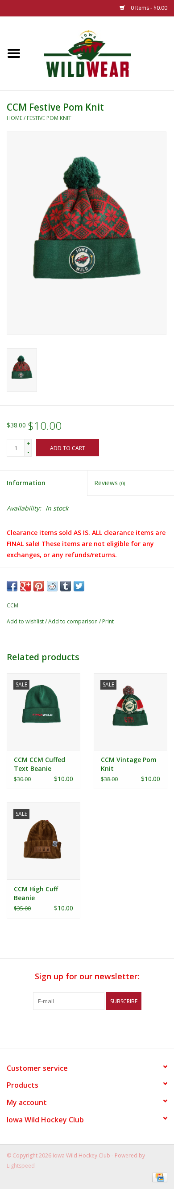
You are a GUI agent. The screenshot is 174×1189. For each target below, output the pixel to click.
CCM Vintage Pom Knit (129, 764)
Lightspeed (21, 1165)
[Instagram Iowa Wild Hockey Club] (119, 1028)
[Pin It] (38, 586)
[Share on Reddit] (52, 586)
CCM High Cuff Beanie (36, 893)
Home (14, 118)
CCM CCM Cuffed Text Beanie (39, 764)
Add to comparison (73, 621)
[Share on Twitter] (79, 586)
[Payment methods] (158, 1177)
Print (108, 621)
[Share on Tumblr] (65, 586)
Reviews (109, 483)
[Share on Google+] (25, 586)
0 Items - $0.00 (148, 8)
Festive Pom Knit (49, 118)
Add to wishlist (25, 621)
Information (26, 483)
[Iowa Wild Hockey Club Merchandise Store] (100, 52)
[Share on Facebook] (12, 586)
